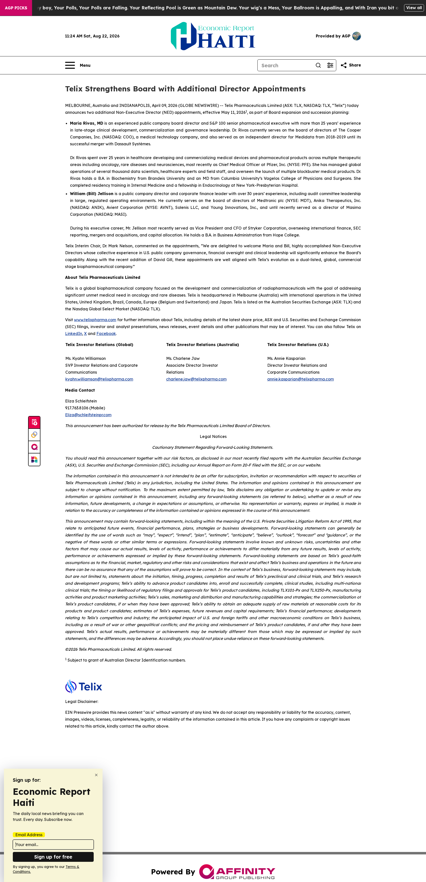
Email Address (28, 834)
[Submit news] (34, 422)
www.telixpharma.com (95, 319)
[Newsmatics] (34, 459)
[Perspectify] (34, 435)
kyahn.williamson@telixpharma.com (99, 379)
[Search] (318, 65)
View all (414, 7)
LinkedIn (73, 333)
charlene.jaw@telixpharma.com (196, 379)
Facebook (106, 333)
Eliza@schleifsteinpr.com (88, 414)
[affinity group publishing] (34, 447)
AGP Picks (16, 7)
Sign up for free (53, 857)
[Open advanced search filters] (330, 65)
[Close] (96, 775)
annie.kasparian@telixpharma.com (300, 379)
